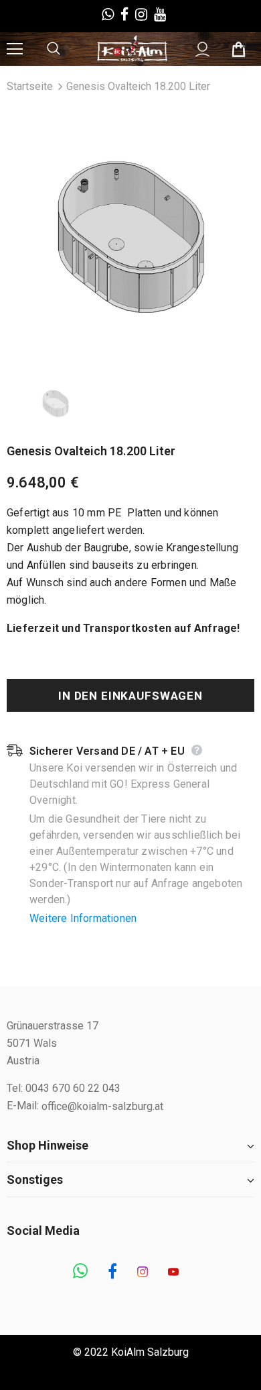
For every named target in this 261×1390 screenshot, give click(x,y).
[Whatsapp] (80, 1272)
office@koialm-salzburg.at (102, 1106)
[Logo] (132, 48)
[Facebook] (112, 1272)
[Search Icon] (67, 49)
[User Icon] (202, 49)
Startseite (30, 86)
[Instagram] (142, 1272)
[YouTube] (173, 1272)
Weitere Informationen (83, 918)
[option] (130, 237)
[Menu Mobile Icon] (15, 49)
